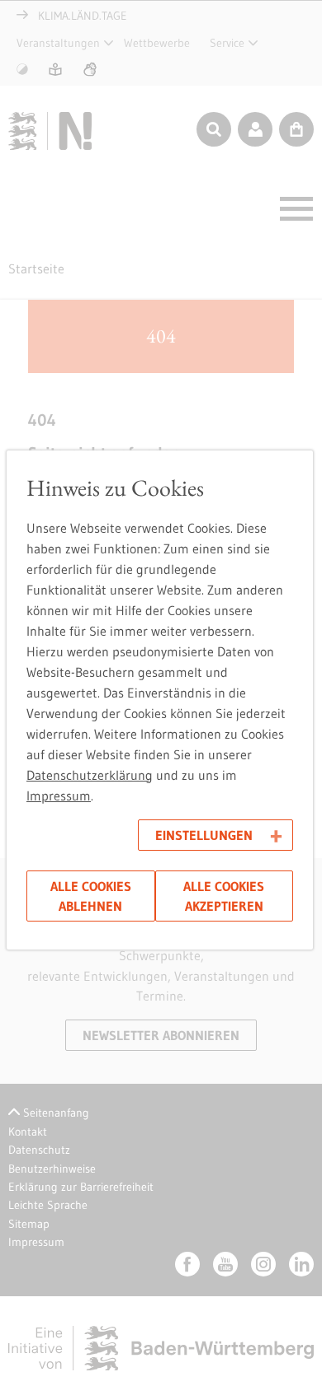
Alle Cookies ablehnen (90, 896)
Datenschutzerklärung (89, 775)
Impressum (58, 795)
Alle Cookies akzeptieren (223, 896)
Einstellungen (204, 835)
